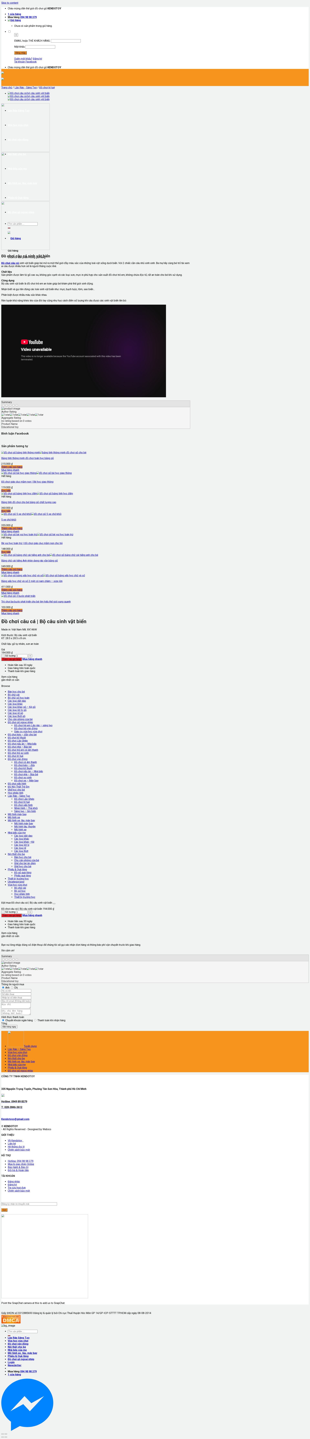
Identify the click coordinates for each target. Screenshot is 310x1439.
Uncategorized (16, 881)
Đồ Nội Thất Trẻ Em (18, 786)
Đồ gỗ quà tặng (22, 872)
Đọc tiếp (6, 490)
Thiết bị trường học (18, 878)
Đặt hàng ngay (9, 1026)
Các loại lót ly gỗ (17, 710)
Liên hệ (12, 1143)
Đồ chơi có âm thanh (25, 762)
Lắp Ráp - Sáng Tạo (26, 87)
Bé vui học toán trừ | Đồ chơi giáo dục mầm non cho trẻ (31, 543)
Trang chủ (6, 87)
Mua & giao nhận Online (21, 1164)
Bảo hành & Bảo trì (18, 1167)
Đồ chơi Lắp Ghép (18, 740)
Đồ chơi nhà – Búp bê (20, 746)
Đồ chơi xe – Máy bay (26, 780)
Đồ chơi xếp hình (17, 783)
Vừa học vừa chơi (17, 884)
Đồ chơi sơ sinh (23, 777)
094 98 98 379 (28, 17)
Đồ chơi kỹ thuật (17, 737)
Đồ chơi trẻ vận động (25, 728)
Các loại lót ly (21, 844)
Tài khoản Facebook (25, 61)
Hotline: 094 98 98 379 (20, 1161)
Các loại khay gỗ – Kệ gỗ (22, 707)
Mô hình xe (14, 817)
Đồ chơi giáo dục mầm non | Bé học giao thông (27, 481)
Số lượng (10, 655)
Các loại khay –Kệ (24, 841)
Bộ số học (20, 890)
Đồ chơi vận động (17, 759)
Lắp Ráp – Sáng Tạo (19, 1049)
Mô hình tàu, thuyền (25, 826)
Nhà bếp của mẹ (17, 832)
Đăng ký (37, 58)
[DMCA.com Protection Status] (11, 1322)
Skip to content (9, 2)
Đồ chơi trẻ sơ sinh (18, 753)
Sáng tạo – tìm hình (25, 811)
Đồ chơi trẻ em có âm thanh (23, 749)
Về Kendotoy (15, 1140)
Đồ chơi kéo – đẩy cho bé (22, 734)
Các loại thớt (21, 851)
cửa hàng (14, 14)
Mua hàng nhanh (10, 469)
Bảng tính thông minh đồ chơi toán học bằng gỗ (27, 458)
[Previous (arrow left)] (2, 1437)
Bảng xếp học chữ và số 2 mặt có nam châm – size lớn (31, 581)
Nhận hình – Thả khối (26, 808)
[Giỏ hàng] (14, 20)
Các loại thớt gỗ (16, 716)
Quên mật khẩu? (23, 58)
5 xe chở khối (8, 519)
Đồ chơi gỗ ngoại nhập (20, 722)
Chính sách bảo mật (19, 1149)
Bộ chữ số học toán (18, 697)
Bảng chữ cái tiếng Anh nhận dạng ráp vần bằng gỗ (29, 560)
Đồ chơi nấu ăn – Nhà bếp (22, 743)
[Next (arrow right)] (6, 1437)
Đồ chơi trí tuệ (47, 87)
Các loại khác (15, 703)
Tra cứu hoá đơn (17, 1187)
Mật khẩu (19, 46)
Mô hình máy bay (17, 814)
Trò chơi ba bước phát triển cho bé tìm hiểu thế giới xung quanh (36, 601)
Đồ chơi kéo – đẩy (24, 765)
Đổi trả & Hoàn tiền (18, 1170)
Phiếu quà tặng (22, 875)
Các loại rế (20, 848)
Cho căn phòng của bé (20, 719)
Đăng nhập (14, 1181)
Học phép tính (15, 792)
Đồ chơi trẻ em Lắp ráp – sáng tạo (33, 725)
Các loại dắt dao (17, 700)
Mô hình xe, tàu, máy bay (21, 820)
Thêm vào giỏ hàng (11, 466)
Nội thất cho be (16, 854)
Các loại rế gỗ (15, 713)
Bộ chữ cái (14, 694)
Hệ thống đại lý (16, 1146)
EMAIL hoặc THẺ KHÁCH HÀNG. (32, 40)
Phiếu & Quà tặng (17, 869)
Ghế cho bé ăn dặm (25, 863)
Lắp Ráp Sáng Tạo (19, 1337)
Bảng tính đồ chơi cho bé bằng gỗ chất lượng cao (28, 502)
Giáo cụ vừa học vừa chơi (28, 731)
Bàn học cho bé (16, 691)
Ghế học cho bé (16, 789)
